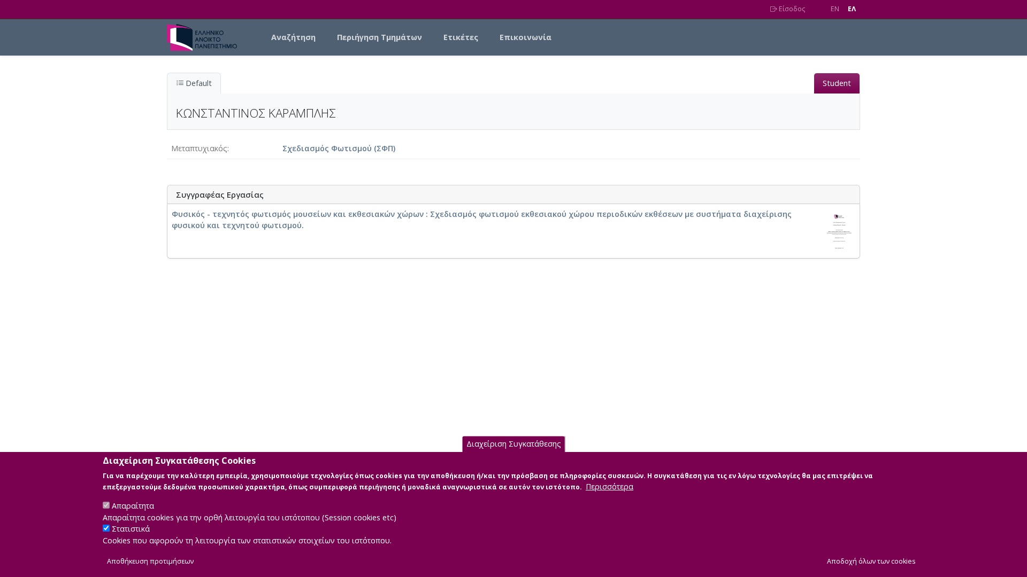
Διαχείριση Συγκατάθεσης (513, 444)
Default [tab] (197, 83)
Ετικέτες (460, 37)
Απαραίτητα (133, 506)
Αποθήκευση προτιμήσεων (150, 561)
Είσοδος (791, 8)
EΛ (852, 8)
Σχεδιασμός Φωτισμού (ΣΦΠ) (338, 148)
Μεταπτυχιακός (199, 148)
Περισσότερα (609, 486)
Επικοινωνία (525, 37)
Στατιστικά (131, 529)
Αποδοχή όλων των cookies (871, 561)
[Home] (206, 37)
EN (835, 8)
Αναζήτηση (293, 37)
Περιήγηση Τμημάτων (379, 37)
